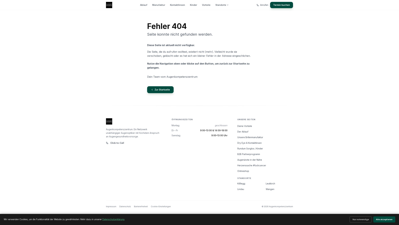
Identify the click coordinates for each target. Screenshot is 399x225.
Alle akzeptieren (384, 219)
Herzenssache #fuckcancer (251, 165)
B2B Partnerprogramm (248, 154)
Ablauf (143, 5)
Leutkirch (270, 183)
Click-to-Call (117, 143)
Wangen (270, 189)
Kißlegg (241, 183)
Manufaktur (158, 5)
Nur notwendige (361, 219)
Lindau (240, 189)
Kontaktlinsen (177, 5)
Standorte (220, 5)
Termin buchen (281, 5)
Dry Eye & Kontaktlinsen (249, 143)
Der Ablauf (242, 131)
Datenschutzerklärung (113, 219)
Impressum (111, 206)
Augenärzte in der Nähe (249, 159)
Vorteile (206, 5)
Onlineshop (243, 171)
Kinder (193, 5)
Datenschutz (125, 206)
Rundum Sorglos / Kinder (250, 148)
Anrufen (264, 5)
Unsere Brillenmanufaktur (250, 137)
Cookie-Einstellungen (161, 206)
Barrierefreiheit (141, 206)
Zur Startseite (162, 89)
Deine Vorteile (244, 126)
